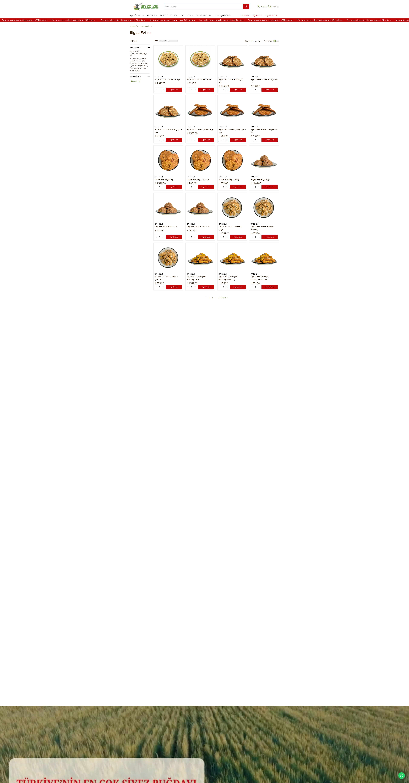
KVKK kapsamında (224, 396)
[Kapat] (239, 372)
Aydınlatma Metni (230, 391)
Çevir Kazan (222, 403)
